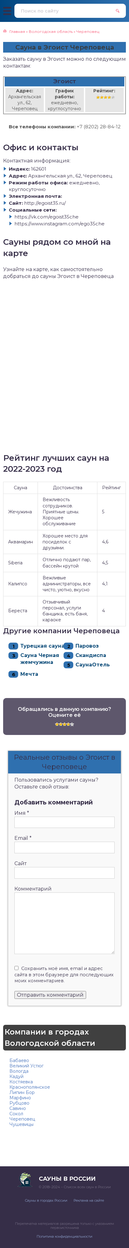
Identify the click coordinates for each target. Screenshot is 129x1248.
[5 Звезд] (113, 97)
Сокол (16, 1114)
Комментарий (33, 889)
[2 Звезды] (102, 97)
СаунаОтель (92, 665)
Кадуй (16, 1076)
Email (23, 838)
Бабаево (19, 1060)
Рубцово (19, 1103)
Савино (17, 1108)
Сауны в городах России (46, 1200)
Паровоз (87, 646)
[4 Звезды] (109, 97)
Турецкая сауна (42, 646)
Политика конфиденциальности (64, 1236)
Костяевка (21, 1082)
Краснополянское (29, 1087)
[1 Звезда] (98, 97)
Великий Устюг (26, 1066)
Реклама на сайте (89, 1200)
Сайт (20, 863)
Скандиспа (90, 655)
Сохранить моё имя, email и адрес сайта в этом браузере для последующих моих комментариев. (64, 975)
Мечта (29, 674)
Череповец (22, 1119)
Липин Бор (22, 1092)
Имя (21, 813)
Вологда (18, 1071)
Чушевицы (21, 1124)
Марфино (20, 1098)
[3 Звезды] (105, 97)
